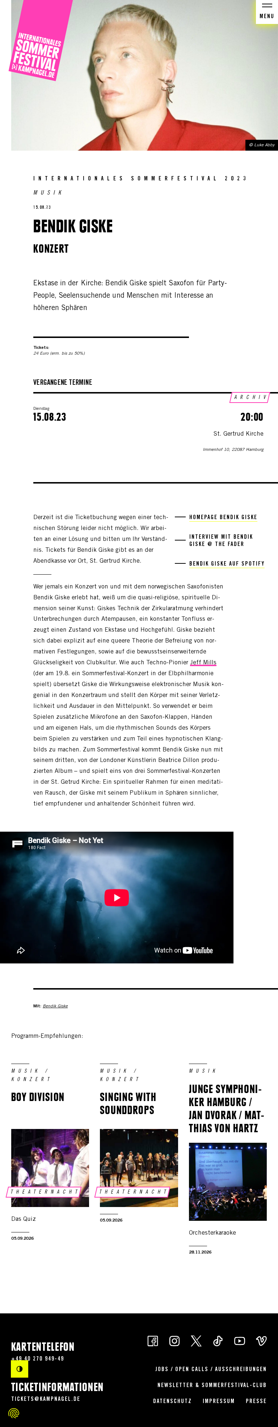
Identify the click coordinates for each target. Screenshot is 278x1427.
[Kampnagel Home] (40, 41)
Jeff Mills (203, 663)
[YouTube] (239, 1340)
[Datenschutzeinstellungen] (13, 1413)
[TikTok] (217, 1340)
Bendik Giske (55, 1006)
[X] (196, 1340)
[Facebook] (152, 1340)
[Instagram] (174, 1340)
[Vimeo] (261, 1340)
